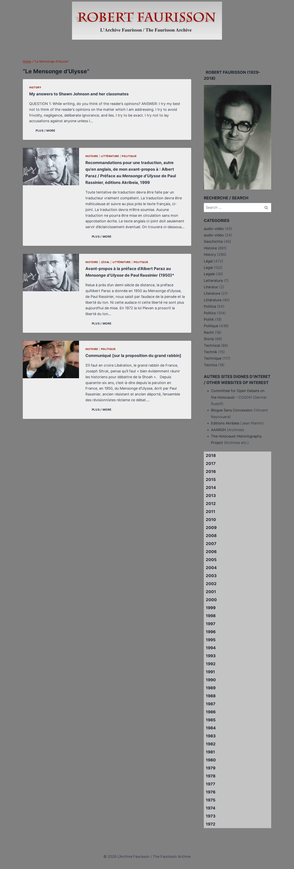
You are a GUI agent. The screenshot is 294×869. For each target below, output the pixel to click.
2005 (211, 559)
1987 (210, 704)
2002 (211, 583)
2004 (211, 567)
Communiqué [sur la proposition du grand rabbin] (133, 355)
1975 (210, 800)
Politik (209, 319)
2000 (211, 599)
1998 (211, 615)
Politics (210, 313)
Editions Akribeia (225, 423)
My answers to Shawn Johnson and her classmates (79, 94)
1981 (210, 752)
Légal (105, 262)
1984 (211, 728)
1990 (211, 679)
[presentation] (51, 166)
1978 (210, 776)
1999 (211, 607)
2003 (211, 575)
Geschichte (213, 241)
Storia (209, 339)
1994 (211, 647)
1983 (211, 736)
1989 (211, 688)
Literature (212, 293)
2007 (211, 543)
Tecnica (210, 365)
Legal (208, 267)
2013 (211, 495)
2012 (211, 503)
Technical (212, 345)
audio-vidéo (214, 229)
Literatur (211, 287)
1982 (211, 744)
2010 (211, 519)
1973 (210, 816)
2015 (211, 479)
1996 (211, 631)
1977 (210, 784)
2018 (211, 455)
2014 (211, 487)
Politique (129, 156)
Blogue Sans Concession (232, 410)
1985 (211, 720)
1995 (211, 639)
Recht (209, 332)
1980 (211, 760)
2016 (211, 471)
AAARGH (218, 430)
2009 (211, 527)
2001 (211, 591)
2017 (211, 463)
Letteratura (213, 280)
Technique (212, 358)
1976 (210, 792)
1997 (210, 623)
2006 (211, 551)
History (35, 87)
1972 (210, 824)
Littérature (110, 156)
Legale (209, 274)
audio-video (214, 235)
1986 (211, 712)
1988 (211, 696)
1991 (210, 671)
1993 (211, 655)
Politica (210, 306)
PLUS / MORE (46, 130)
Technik (210, 352)
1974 (210, 808)
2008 (211, 535)
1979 (210, 768)
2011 (210, 511)
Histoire (91, 156)
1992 (211, 663)
